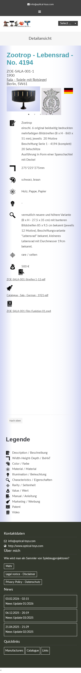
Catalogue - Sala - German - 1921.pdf (27, 295)
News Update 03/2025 (19, 618)
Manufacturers (14, 650)
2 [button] (35, 114)
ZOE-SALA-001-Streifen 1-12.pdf (26, 279)
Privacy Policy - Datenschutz (23, 582)
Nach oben (15, 420)
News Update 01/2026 (19, 603)
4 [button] (46, 114)
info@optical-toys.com (42, 4)
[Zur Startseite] (17, 24)
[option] (23, 98)
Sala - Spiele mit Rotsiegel (27, 80)
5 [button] (52, 114)
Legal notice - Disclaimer (20, 574)
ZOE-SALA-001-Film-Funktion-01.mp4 (29, 311)
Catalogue (33, 650)
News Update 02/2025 (19, 632)
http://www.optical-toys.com (25, 546)
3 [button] (40, 114)
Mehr (9, 566)
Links (45, 650)
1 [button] (29, 114)
